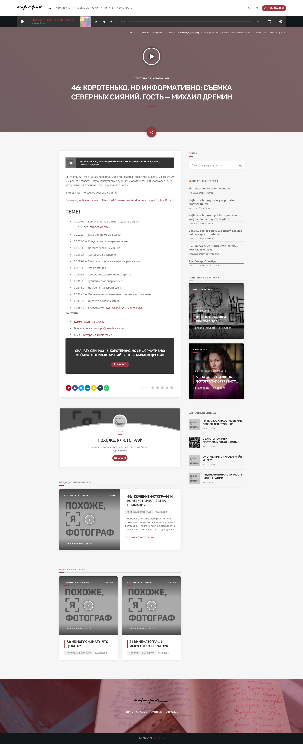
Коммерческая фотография (210, 371)
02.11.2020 (161, 512)
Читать (109, 7)
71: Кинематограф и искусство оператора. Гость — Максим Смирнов (151, 646)
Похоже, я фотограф (189, 32)
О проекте (172, 711)
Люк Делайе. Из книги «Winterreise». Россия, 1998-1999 (214, 247)
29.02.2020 (219, 388)
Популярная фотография (151, 32)
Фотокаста (200, 350)
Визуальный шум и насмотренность (52, 20)
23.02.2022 (101, 653)
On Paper (159, 738)
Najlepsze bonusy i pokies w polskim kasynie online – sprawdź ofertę (213, 217)
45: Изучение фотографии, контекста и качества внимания (150, 501)
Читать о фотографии (206, 181)
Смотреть (125, 7)
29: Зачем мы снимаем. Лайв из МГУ (222, 458)
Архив (120, 458)
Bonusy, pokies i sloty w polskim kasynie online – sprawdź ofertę (215, 232)
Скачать (120, 364)
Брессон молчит (203, 289)
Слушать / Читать (139, 537)
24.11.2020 (208, 483)
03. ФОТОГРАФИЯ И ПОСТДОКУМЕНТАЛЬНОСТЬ (220, 440)
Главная (131, 32)
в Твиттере (85, 335)
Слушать (64, 7)
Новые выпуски (87, 7)
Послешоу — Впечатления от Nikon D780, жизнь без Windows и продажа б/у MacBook (118, 200)
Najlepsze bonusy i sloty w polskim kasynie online (212, 202)
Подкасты (171, 32)
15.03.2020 (209, 447)
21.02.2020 (209, 464)
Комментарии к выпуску (89, 321)
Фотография (202, 311)
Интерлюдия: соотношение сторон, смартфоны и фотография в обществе (222, 422)
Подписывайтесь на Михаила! (123, 307)
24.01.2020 (209, 429)
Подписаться (274, 7)
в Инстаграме (103, 335)
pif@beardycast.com (112, 328)
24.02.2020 (225, 328)
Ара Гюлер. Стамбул (202, 261)
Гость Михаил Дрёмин (96, 227)
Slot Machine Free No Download (210, 188)
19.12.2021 (163, 653)
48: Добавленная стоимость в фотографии (222, 476)
